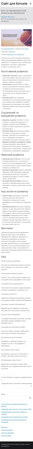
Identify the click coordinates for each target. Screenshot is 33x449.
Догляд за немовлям (7, 433)
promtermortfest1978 (8, 48)
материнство (20, 54)
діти (15, 54)
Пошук (3, 394)
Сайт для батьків (14, 3)
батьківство (10, 54)
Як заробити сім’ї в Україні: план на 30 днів (14, 417)
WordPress (6, 446)
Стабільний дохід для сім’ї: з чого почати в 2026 (16, 409)
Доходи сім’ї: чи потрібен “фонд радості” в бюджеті (14, 405)
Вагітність (12, 51)
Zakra (28, 444)
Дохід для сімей (6, 435)
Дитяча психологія (7, 430)
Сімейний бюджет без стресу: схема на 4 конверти (14, 413)
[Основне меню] (30, 3)
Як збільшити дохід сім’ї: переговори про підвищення (14, 421)
